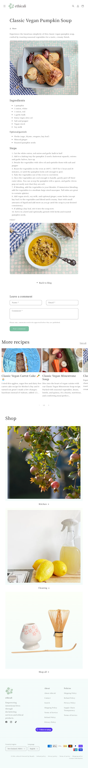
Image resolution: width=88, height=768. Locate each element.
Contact (47, 698)
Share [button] (14, 28)
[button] (4, 6)
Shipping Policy (50, 708)
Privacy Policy (50, 722)
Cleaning (42, 588)
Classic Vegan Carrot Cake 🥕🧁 (21, 377)
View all (83, 343)
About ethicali (50, 693)
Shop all (43, 672)
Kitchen (43, 504)
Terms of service (65, 756)
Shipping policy (77, 756)
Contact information (76, 758)
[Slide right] (48, 405)
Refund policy (41, 756)
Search (47, 703)
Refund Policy (50, 717)
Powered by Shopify (28, 756)
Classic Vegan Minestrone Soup (59, 377)
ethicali (18, 756)
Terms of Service (51, 712)
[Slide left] (39, 405)
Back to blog (45, 282)
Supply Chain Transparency (69, 709)
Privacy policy (52, 756)
